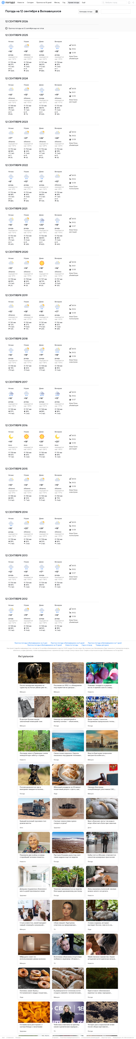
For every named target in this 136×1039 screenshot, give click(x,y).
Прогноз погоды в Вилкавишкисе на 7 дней (105, 643)
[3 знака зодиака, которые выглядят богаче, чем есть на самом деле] (102, 916)
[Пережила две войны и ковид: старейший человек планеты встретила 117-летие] (34, 848)
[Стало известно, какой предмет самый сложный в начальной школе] (34, 916)
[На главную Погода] (10, 2)
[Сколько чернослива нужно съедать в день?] (68, 814)
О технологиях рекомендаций (90, 1037)
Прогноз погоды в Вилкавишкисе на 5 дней (67, 643)
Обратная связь (106, 1037)
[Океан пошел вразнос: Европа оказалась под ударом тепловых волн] (68, 746)
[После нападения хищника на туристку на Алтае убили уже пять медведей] (34, 678)
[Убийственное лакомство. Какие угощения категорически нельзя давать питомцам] (102, 950)
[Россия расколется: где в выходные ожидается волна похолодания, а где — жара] (34, 780)
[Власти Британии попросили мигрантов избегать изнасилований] (102, 746)
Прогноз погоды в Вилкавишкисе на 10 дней (44, 645)
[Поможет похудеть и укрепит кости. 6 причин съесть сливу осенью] (102, 678)
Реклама (18, 1037)
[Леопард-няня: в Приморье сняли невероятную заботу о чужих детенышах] (34, 746)
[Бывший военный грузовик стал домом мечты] (34, 814)
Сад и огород (87, 645)
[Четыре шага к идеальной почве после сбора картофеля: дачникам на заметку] (102, 1017)
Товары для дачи (102, 645)
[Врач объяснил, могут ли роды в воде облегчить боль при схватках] (102, 814)
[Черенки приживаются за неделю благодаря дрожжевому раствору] (68, 882)
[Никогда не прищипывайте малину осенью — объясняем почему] (68, 712)
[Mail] (3, 2)
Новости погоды (71, 645)
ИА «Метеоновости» (128, 1037)
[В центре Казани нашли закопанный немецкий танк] (34, 712)
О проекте (55, 1037)
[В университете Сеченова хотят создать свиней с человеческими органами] (68, 983)
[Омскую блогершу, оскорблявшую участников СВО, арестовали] (102, 780)
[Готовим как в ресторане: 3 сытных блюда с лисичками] (34, 1017)
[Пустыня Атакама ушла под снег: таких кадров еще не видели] (68, 848)
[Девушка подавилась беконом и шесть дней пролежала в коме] (34, 882)
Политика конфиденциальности (70, 1037)
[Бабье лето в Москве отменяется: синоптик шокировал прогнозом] (102, 848)
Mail (3, 1037)
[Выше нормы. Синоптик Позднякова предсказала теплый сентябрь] (102, 712)
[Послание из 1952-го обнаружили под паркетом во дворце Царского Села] (68, 678)
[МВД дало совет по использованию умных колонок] (34, 950)
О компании (10, 1037)
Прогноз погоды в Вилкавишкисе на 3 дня (31, 643)
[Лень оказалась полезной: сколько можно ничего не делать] (102, 882)
